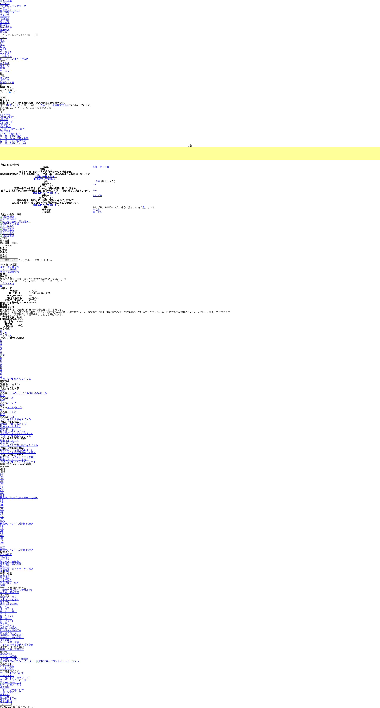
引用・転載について (10, 692)
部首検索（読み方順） (12, 564)
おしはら (12, 417)
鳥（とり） (6, 70)
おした (10, 407)
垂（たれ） (6, 618)
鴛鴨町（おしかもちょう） (14, 424)
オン (95, 189)
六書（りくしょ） (9, 599)
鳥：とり (104, 167)
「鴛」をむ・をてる (19, 445)
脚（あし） (6, 614)
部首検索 (5, 22)
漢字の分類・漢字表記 (12, 649)
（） (7, 117)
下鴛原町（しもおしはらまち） (16, 433)
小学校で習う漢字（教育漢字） (16, 590)
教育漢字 (5, 578)
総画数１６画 (7, 82)
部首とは (5, 602)
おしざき (12, 402)
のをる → (46, 176)
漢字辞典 (5, 63)
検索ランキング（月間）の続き (16, 549)
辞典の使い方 (7, 697)
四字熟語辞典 (7, 666)
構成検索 (5, 25)
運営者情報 (6, 701)
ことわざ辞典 (7, 668)
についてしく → (46, 179)
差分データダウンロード (13, 680)
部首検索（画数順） (10, 561)
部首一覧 (5, 66)
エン (95, 183)
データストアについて (12, 673)
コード (6, 122)
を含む (3, 49)
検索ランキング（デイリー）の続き (19, 497)
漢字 (2, 40)
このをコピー (9, 260)
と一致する (6, 56)
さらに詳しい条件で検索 (14, 59)
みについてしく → (46, 193)
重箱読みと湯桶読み (10, 630)
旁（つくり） (7, 609)
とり (16, 105)
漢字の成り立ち (8, 597)
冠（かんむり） (8, 611)
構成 (2, 47)
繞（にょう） (7, 621)
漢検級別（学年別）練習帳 (14, 659)
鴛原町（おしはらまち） (13, 431)
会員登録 (5, 10)
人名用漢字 (6, 580)
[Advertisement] (190, 153)
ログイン (5, 3)
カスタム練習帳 (8, 656)
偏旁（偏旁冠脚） (9, 604)
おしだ (18, 407)
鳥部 (2, 68)
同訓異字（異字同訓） (12, 635)
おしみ (43, 393)
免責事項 (5, 687)
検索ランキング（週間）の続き (16, 523)
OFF (14, 92)
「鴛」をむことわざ (13, 143)
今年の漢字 (6, 640)
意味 (2, 42)
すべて (3, 37)
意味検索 (5, 17)
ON (5, 92)
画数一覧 (5, 80)
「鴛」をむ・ (14, 138)
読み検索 (5, 15)
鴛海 (2, 391)
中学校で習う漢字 (9, 592)
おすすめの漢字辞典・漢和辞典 (16, 644)
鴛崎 (2, 400)
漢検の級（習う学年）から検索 (16, 568)
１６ (41, 105)
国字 (2, 585)
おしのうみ (23, 393)
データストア (7, 675)
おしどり (97, 195)
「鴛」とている (12, 129)
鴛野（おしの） (8, 428)
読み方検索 (6, 554)
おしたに (12, 412)
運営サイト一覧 (8, 699)
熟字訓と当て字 (8, 632)
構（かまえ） (7, 616)
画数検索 (5, 20)
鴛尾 (2, 395)
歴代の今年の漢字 (9, 642)
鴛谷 (2, 409)
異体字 (3, 623)
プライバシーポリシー (12, 689)
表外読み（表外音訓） (12, 637)
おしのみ (34, 393)
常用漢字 (5, 576)
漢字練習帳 (6, 654)
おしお (10, 398)
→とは (7, 283)
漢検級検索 (6, 27)
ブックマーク (7, 13)
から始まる (6, 51)
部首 (2, 44)
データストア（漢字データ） (15, 678)
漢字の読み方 (7, 625)
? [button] (48, 167)
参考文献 (5, 694)
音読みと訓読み (8, 628)
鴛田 (2, 405)
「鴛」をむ (10, 133)
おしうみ (12, 393)
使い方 (3, 32)
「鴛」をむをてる (15, 419)
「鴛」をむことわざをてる (18, 462)
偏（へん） (6, 606)
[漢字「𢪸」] (2, 354)
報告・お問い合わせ (10, 685)
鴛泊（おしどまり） (10, 426)
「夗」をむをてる (15, 379)
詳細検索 (5, 29)
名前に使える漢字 (9, 583)
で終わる (5, 54)
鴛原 (2, 414)
